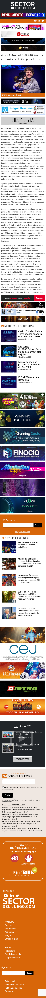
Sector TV (9, 947)
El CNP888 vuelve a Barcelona (28, 378)
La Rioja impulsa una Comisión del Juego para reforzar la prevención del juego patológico (28, 612)
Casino (4, 95)
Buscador (10, 520)
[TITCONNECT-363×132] (22, 689)
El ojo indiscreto (12, 957)
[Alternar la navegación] (4, 21)
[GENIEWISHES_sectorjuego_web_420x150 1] (22, 635)
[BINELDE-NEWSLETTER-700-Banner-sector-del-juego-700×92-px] (23, 306)
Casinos (9, 925)
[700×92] (23, 319)
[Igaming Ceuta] (22, 437)
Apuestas (9, 932)
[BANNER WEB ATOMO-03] (22, 506)
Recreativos (10, 928)
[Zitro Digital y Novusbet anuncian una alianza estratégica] (9, 547)
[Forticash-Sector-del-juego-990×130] (23, 41)
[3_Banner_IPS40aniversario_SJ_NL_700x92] (23, 312)
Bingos (8, 935)
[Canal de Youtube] (35, 21)
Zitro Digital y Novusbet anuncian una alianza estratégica (28, 544)
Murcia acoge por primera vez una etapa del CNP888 (29, 364)
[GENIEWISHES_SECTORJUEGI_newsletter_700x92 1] (23, 48)
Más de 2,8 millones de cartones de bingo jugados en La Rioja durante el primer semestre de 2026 (29, 562)
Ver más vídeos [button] (22, 759)
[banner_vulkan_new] (23, 102)
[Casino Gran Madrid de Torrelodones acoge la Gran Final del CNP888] (9, 336)
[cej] (22, 653)
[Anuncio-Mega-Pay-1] (22, 454)
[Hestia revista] (23, 121)
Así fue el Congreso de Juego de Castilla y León (29, 733)
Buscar (38, 525)
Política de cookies (13, 988)
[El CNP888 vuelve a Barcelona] (9, 382)
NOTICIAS (9, 922)
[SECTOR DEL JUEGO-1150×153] (23, 34)
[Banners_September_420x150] (22, 707)
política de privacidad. (35, 831)
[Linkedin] (39, 21)
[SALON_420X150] (22, 470)
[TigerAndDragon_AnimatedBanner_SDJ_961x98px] (23, 15)
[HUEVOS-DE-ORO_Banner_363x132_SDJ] (22, 401)
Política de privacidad (15, 984)
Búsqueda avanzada (22, 532)
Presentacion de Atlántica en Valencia (27, 745)
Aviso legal (10, 981)
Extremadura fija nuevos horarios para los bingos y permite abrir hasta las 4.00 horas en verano (29, 579)
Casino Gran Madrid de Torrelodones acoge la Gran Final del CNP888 (30, 334)
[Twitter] (43, 21)
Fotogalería (10, 951)
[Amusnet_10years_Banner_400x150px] (22, 419)
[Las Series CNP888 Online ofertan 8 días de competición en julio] (9, 351)
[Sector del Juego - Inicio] (23, 5)
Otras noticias (11, 939)
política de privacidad (25, 787)
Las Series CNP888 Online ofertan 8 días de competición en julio (30, 350)
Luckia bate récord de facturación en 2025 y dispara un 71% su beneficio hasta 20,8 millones (29, 595)
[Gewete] (22, 488)
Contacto (9, 991)
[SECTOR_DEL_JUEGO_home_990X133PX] (23, 28)
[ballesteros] (22, 671)
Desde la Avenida (13, 954)
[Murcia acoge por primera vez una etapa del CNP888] (9, 366)
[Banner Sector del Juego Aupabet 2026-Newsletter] (23, 299)
